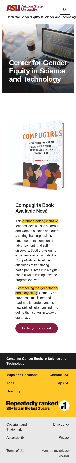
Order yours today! (36, 328)
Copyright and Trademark (16, 427)
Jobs (10, 383)
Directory (13, 391)
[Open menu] (65, 9)
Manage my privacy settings (56, 453)
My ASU (63, 383)
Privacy (64, 437)
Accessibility (15, 437)
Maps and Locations (22, 375)
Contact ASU (60, 375)
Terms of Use (15, 450)
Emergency (61, 424)
